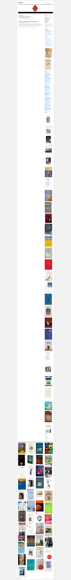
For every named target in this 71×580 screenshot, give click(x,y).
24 (47, 26)
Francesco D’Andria (48, 88)
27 (50, 26)
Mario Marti (46, 102)
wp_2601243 (26, 17)
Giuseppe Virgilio (48, 97)
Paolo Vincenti (47, 106)
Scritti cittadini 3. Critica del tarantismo (48, 43)
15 (45, 25)
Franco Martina (46, 89)
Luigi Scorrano (47, 100)
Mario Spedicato (50, 102)
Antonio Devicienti (47, 74)
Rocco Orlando (48, 108)
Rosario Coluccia (48, 110)
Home (19, 12)
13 (50, 24)
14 (51, 24)
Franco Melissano (47, 90)
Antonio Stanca (48, 81)
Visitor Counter (47, 433)
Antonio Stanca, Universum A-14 (25, 16)
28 (51, 26)
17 (47, 25)
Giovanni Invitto (46, 96)
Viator (50, 111)
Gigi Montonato (48, 94)
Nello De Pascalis (47, 104)
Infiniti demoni (46, 36)
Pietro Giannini (47, 107)
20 (50, 25)
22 (45, 26)
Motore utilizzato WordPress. (48, 578)
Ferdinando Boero (47, 87)
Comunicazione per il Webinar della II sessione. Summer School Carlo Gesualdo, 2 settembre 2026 (48, 32)
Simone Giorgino (47, 111)
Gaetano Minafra (47, 91)
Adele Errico (47, 71)
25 (48, 26)
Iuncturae (20, 2)
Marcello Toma (47, 101)
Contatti (24, 12)
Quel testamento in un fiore (47, 30)
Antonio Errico (48, 76)
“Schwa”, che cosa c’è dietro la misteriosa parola (28, 21)
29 (45, 27)
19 (49, 25)
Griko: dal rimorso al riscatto (47, 39)
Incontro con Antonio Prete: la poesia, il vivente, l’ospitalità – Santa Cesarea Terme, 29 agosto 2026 (48, 45)
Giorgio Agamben (47, 95)
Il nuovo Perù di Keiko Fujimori (48, 38)
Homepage (27, 12)
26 (49, 26)
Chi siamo (22, 12)
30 (46, 27)
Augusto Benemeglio (48, 83)
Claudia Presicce (46, 84)
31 (47, 27)
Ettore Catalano (47, 85)
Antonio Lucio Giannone (47, 78)
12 (49, 24)
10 (47, 24)
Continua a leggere (37, 25)
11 (48, 24)
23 (46, 26)
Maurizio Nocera (47, 103)
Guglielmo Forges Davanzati (48, 99)
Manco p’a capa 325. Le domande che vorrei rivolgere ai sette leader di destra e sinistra (48, 41)
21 (51, 25)
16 (46, 25)
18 (48, 25)
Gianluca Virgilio (48, 93)
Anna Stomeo (46, 72)
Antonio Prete (47, 81)
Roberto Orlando (48, 108)
